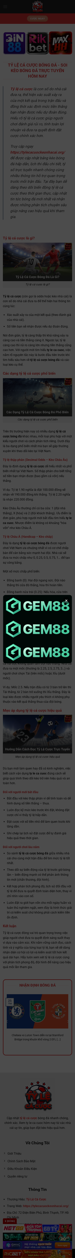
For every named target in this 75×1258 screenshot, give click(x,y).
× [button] (66, 600)
